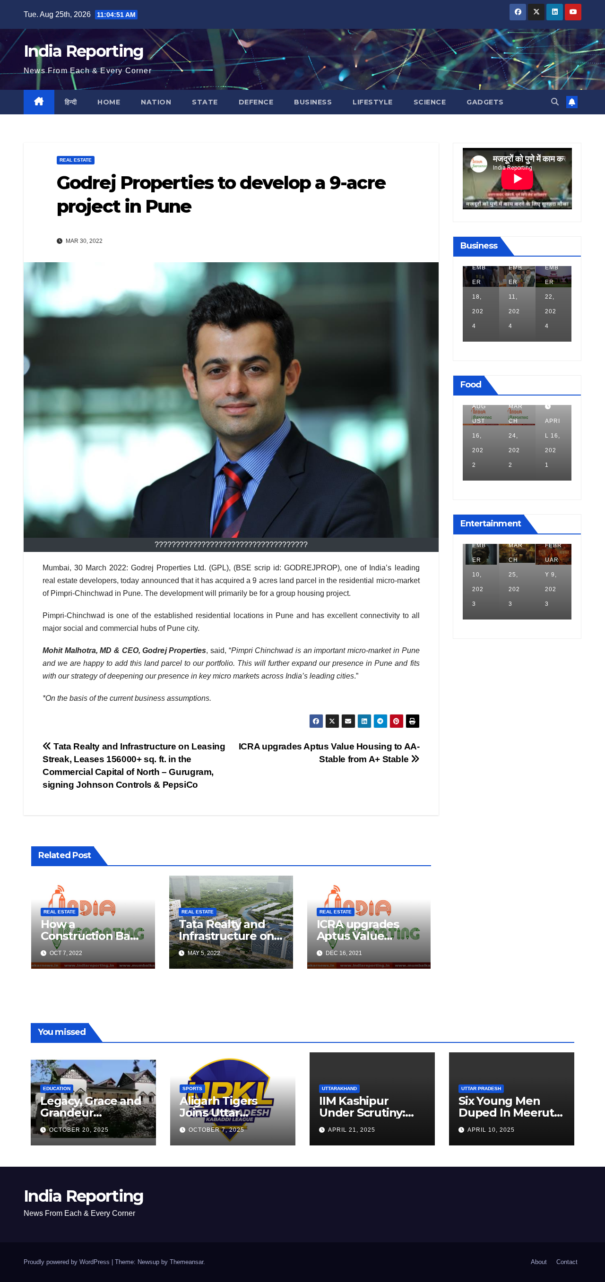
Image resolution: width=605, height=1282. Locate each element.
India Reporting (84, 51)
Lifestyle (373, 102)
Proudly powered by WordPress (68, 1261)
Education (56, 1088)
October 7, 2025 (216, 1130)
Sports (192, 1088)
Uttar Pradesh (481, 1088)
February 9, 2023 (553, 574)
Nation (156, 102)
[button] (555, 102)
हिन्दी (71, 102)
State (205, 102)
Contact (567, 1261)
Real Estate (76, 160)
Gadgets (485, 102)
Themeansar (186, 1261)
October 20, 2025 (79, 1130)
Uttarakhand (339, 1088)
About (539, 1261)
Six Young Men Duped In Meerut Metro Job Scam (506, 1112)
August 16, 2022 (479, 435)
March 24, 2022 (516, 435)
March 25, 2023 (516, 574)
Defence (256, 102)
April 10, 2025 (491, 1130)
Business (313, 102)
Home (108, 102)
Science (430, 102)
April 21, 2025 (351, 1130)
